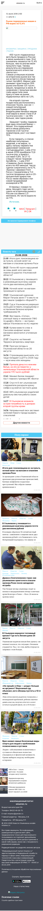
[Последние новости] (34, 251)
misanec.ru (6, 825)
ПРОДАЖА (32, 49)
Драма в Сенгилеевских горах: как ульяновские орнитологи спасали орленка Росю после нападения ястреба (19, 582)
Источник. (14, 201)
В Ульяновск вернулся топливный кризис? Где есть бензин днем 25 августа (18, 635)
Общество (22, 518)
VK (25, 211)
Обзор (12, 463)
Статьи (19, 463)
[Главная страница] (20, 3)
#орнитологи (15, 573)
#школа (29, 683)
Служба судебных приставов (12, 900)
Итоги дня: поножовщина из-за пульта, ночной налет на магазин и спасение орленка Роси (21, 470)
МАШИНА (22, 49)
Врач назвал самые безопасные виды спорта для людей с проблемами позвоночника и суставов (20, 743)
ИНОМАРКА (11, 49)
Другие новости (21, 422)
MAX (21, 209)
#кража (14, 521)
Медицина (5, 736)
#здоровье (5, 738)
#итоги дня (6, 465)
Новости (5, 463)
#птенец (24, 573)
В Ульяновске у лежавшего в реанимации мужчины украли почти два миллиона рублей (20, 526)
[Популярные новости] (38, 251)
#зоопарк (5, 573)
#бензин (5, 630)
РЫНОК (10, 51)
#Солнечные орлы (8, 575)
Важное (4, 628)
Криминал (5, 518)
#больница (5, 521)
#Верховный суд (7, 683)
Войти (39, 3)
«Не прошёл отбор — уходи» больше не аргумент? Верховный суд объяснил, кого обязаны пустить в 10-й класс (21, 690)
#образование (19, 683)
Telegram (30, 209)
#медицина (15, 738)
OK (30, 211)
